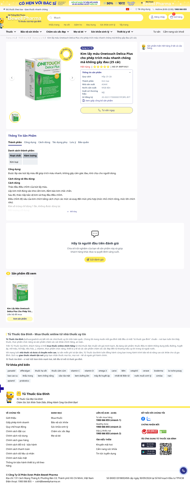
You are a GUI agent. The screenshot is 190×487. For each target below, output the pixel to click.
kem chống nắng (46, 375)
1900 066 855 (108, 420)
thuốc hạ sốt (41, 370)
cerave (146, 370)
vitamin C (75, 370)
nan (169, 375)
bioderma (158, 370)
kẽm (123, 370)
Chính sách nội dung (17, 435)
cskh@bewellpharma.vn (47, 481)
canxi (114, 370)
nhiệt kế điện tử (122, 375)
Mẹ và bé (56, 435)
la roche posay (175, 370)
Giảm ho (78, 24)
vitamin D (89, 370)
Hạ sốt (67, 24)
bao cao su (13, 375)
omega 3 (103, 370)
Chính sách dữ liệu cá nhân (20, 453)
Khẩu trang (54, 24)
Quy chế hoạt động (16, 426)
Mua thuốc (56, 417)
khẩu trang (28, 375)
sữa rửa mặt (64, 375)
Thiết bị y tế (23, 38)
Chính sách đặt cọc (16, 431)
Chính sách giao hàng (17, 440)
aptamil (11, 380)
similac (159, 375)
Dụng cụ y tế (38, 38)
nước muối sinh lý (143, 375)
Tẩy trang (124, 24)
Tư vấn (156, 31)
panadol (11, 370)
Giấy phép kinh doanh (17, 422)
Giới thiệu (11, 417)
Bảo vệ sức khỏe (59, 422)
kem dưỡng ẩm (82, 375)
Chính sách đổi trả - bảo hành (21, 444)
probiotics (24, 380)
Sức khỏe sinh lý (107, 24)
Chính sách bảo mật (16, 457)
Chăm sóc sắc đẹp (60, 431)
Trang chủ (10, 38)
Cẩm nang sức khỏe (106, 449)
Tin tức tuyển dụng (106, 453)
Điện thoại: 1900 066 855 (19, 481)
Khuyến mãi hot (104, 444)
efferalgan (25, 370)
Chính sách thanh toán (18, 449)
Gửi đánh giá (96, 259)
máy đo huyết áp (102, 375)
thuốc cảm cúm (59, 370)
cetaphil (134, 370)
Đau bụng (91, 24)
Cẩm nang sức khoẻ (173, 31)
